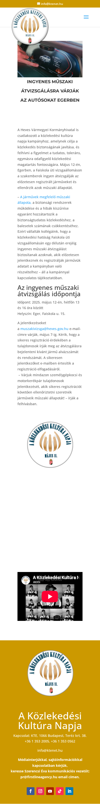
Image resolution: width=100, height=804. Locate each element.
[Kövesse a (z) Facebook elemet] (30, 791)
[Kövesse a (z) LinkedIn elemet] (69, 791)
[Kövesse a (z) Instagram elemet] (40, 791)
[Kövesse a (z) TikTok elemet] (60, 791)
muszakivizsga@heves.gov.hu (44, 328)
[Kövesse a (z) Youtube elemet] (50, 791)
